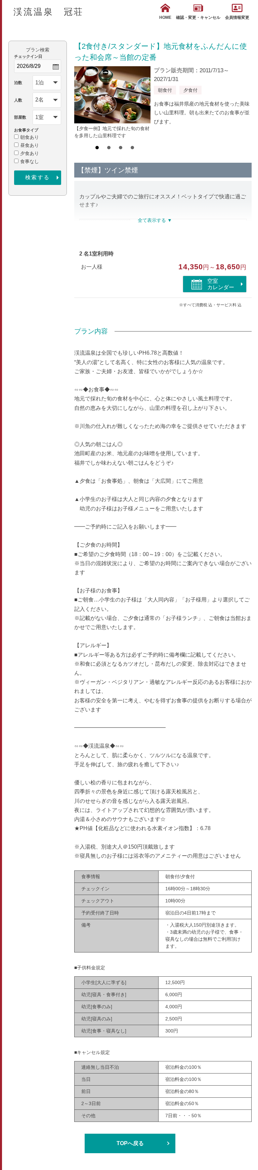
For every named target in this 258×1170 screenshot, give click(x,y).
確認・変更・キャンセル (198, 17)
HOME (165, 17)
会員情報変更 (237, 17)
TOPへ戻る (130, 1143)
